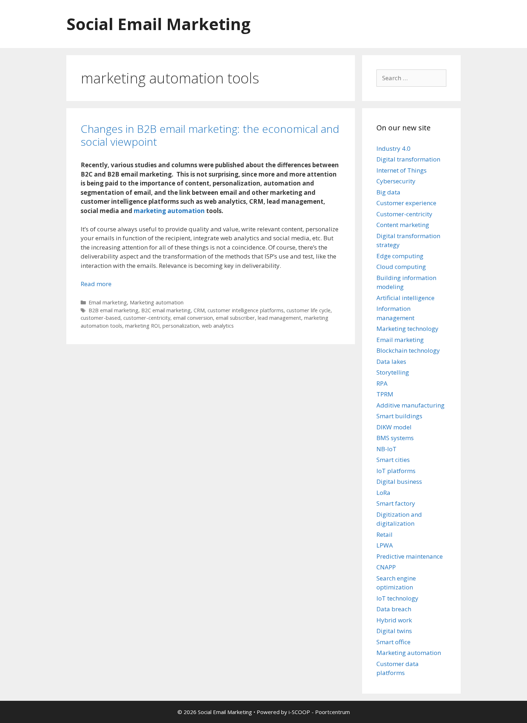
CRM (199, 310)
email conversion (193, 317)
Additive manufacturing (410, 405)
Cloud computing (401, 266)
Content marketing (402, 225)
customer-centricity (146, 317)
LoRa (383, 492)
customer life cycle (308, 310)
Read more (96, 284)
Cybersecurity (396, 181)
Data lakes (391, 361)
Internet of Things (401, 170)
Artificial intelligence (405, 298)
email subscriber (235, 317)
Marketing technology (407, 328)
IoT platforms (396, 471)
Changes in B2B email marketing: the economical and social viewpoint (210, 135)
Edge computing (399, 256)
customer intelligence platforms (246, 310)
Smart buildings (399, 416)
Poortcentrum (332, 711)
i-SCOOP (299, 711)
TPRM (384, 394)
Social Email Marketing (158, 24)
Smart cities (393, 460)
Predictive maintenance (409, 556)
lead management (279, 317)
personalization (180, 325)
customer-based (100, 317)
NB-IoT (386, 449)
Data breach (393, 609)
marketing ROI (142, 325)
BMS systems (395, 438)
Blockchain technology (408, 350)
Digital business (399, 481)
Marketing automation (157, 302)
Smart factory (395, 503)
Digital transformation (408, 159)
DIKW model (394, 427)
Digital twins (394, 631)
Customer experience (406, 203)
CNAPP (386, 567)
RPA (382, 383)
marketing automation (169, 211)
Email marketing (108, 302)
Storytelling (392, 372)
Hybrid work (394, 620)
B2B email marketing (113, 310)
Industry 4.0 (393, 148)
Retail (384, 534)
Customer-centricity (404, 214)
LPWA (384, 545)
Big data (388, 192)
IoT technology (397, 598)
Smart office (393, 642)
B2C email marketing (166, 310)
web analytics (218, 325)
